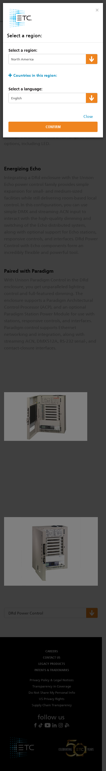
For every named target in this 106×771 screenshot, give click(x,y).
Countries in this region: (35, 75)
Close (88, 116)
